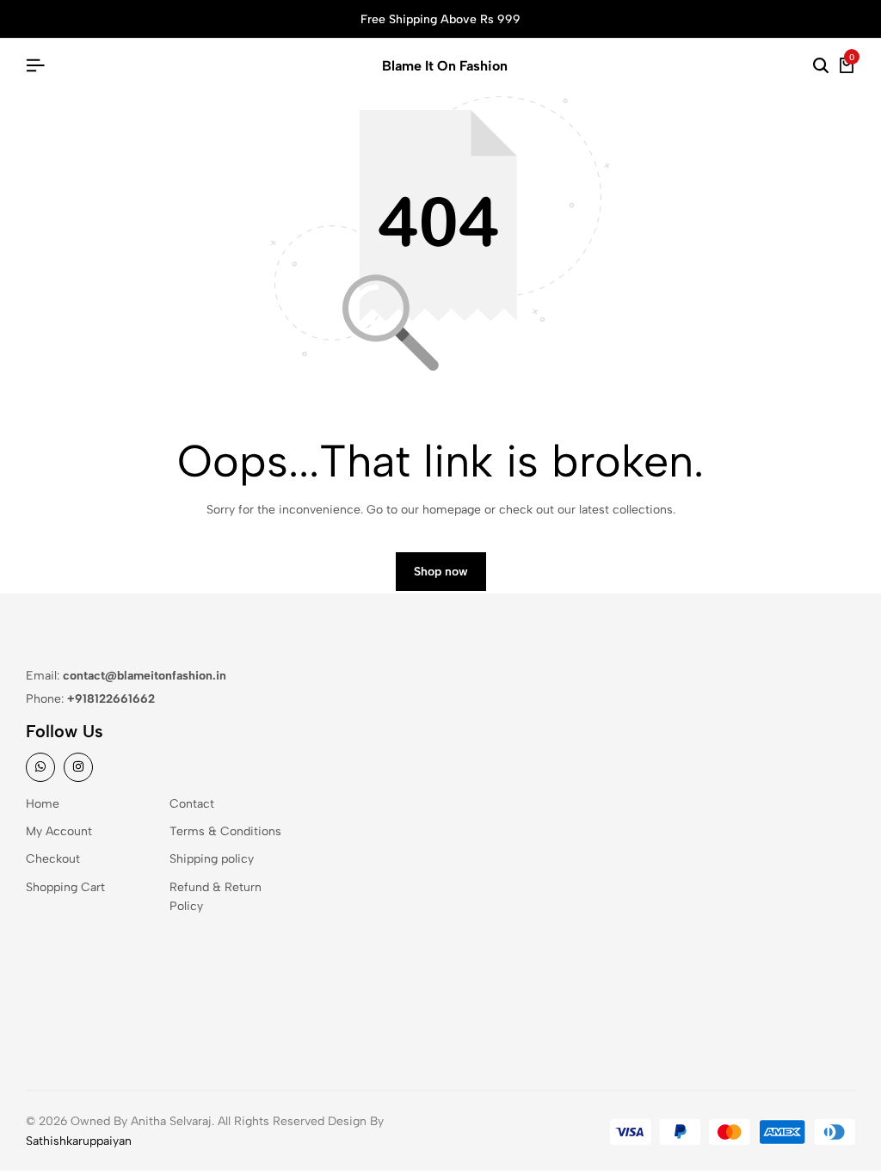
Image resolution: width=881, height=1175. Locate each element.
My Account (59, 831)
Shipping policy (211, 859)
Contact (191, 804)
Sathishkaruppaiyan (79, 1141)
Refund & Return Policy (215, 897)
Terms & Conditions (225, 831)
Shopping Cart (65, 887)
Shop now (441, 571)
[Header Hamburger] (35, 66)
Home (42, 804)
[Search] (821, 66)
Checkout (53, 859)
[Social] (40, 767)
